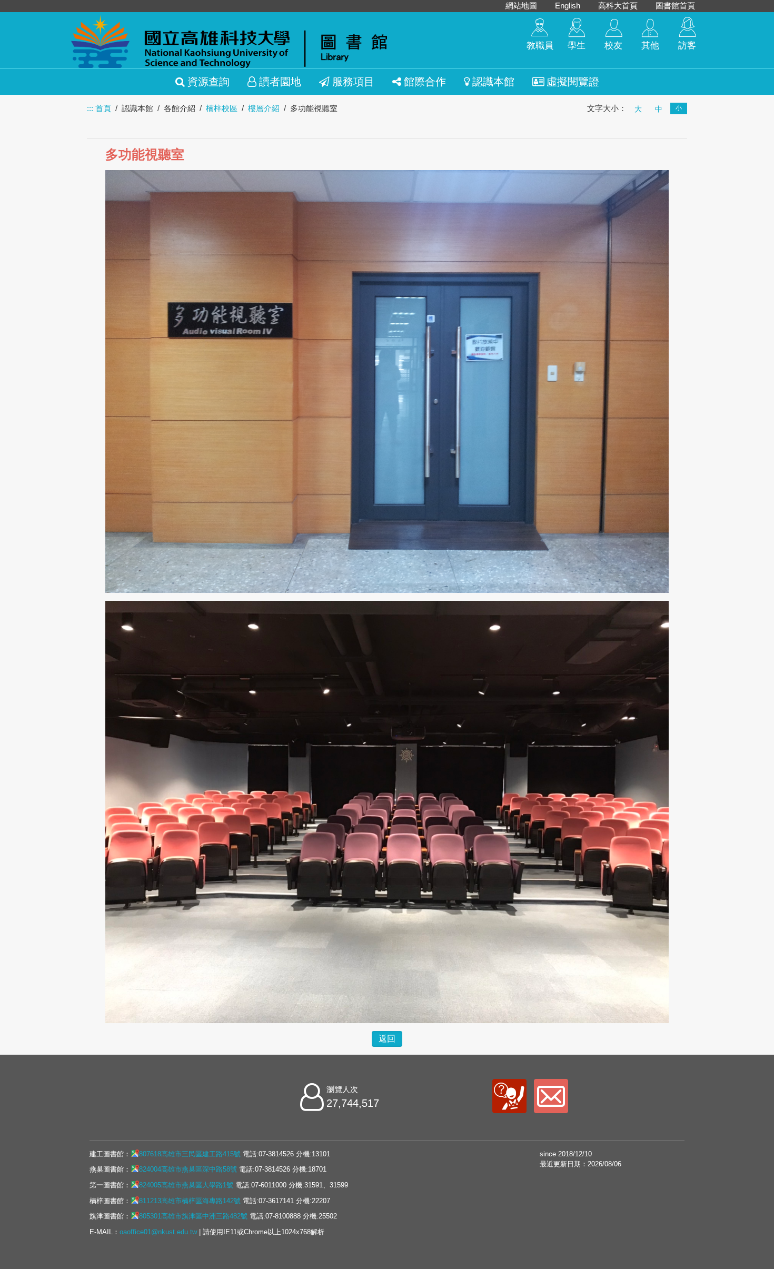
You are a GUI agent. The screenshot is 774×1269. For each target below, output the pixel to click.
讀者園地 (280, 81)
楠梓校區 (221, 108)
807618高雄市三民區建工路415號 (190, 1154)
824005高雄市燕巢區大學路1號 (186, 1185)
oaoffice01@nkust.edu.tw (158, 1232)
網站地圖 (521, 5)
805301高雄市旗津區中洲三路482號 (193, 1216)
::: (90, 108)
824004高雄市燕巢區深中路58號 (188, 1169)
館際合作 (425, 81)
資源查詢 (208, 81)
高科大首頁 (618, 5)
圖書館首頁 (675, 5)
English (567, 5)
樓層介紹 (264, 108)
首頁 (103, 108)
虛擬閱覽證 (573, 81)
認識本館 (493, 81)
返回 (387, 1038)
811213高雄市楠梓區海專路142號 (190, 1201)
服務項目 (353, 81)
